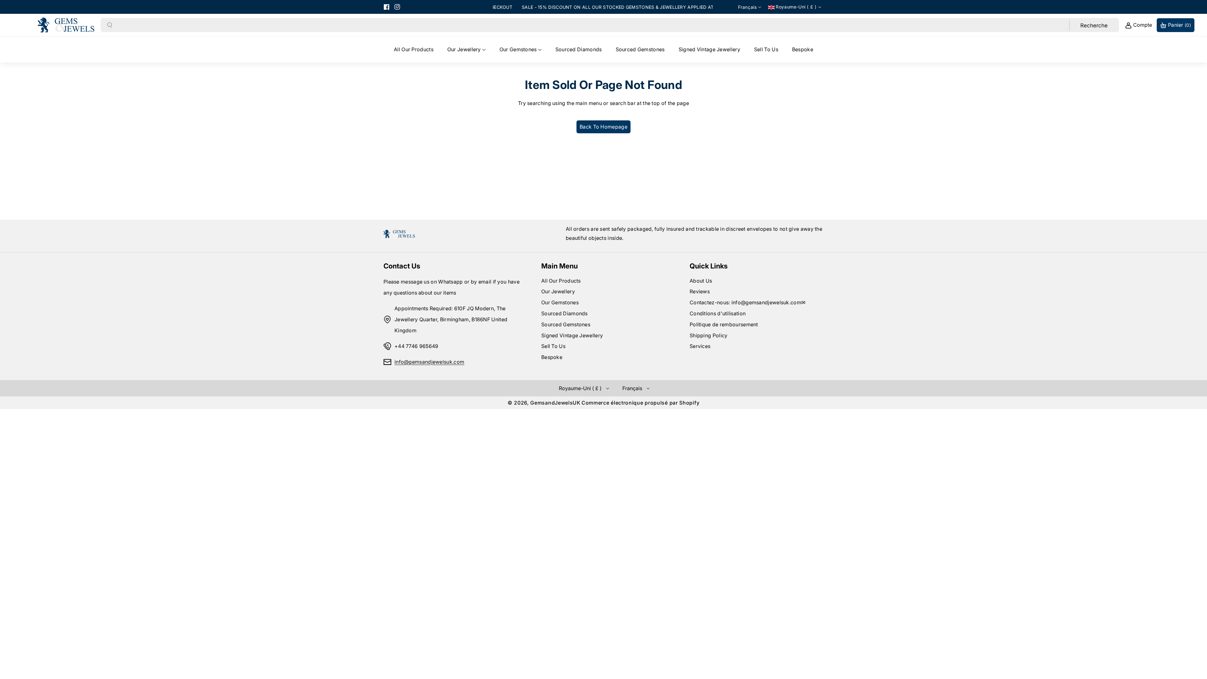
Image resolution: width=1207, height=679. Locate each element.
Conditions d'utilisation (718, 313)
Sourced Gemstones (565, 324)
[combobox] (591, 25)
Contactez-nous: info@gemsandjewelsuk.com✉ (747, 302)
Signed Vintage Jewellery (572, 335)
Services (700, 346)
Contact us (401, 266)
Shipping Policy (709, 335)
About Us (701, 281)
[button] (466, 49)
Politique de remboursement (724, 324)
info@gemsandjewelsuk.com (429, 362)
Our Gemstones (560, 302)
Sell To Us (553, 346)
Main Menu (559, 266)
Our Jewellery (558, 291)
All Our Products (561, 281)
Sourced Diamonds (564, 313)
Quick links (709, 266)
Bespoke (551, 357)
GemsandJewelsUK (555, 403)
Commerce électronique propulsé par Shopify (640, 403)
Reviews (700, 291)
